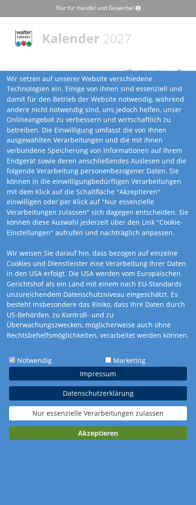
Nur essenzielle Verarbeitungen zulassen (98, 413)
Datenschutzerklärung (98, 393)
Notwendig (34, 360)
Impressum (98, 373)
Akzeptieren (98, 433)
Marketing (129, 360)
